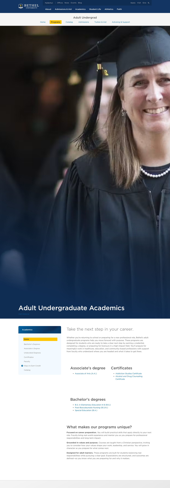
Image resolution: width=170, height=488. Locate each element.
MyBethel (49, 3)
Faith (119, 9)
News (67, 3)
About (48, 9)
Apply (133, 3)
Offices (60, 3)
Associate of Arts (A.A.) (86, 373)
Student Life (95, 9)
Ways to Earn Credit (32, 366)
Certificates (29, 357)
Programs (55, 22)
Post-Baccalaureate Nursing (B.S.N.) (91, 407)
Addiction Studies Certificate (129, 373)
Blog (80, 3)
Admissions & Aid (63, 9)
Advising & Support (121, 22)
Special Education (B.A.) (86, 410)
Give (144, 3)
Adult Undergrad (23, 314)
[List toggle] (22, 366)
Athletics (109, 9)
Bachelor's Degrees (32, 344)
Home (42, 22)
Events (73, 3)
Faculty (27, 361)
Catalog (69, 22)
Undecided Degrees (32, 353)
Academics (80, 9)
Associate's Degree (32, 348)
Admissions (83, 22)
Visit (139, 3)
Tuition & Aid (100, 22)
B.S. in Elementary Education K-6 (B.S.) (93, 405)
